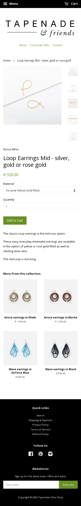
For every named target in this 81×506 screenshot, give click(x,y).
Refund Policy (40, 434)
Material (8, 184)
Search (40, 415)
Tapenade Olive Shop (50, 497)
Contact (57, 45)
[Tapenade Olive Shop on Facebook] (30, 454)
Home (7, 60)
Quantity (8, 199)
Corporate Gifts (39, 45)
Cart (74, 4)
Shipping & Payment (40, 420)
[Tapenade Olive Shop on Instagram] (50, 454)
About (23, 45)
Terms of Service (40, 429)
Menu (13, 4)
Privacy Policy (40, 424)
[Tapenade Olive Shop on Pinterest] (40, 454)
